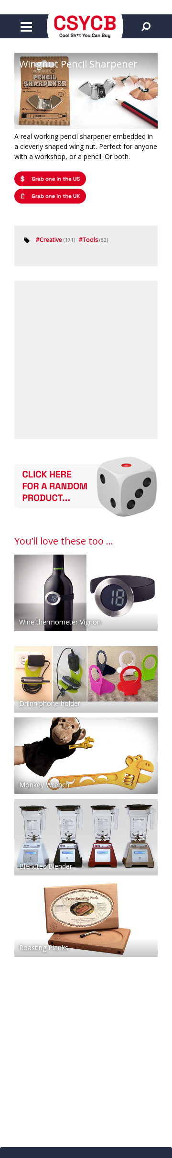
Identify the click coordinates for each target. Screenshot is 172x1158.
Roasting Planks (43, 947)
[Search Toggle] (146, 26)
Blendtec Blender (45, 866)
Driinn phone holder (49, 703)
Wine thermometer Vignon (60, 621)
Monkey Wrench (44, 784)
